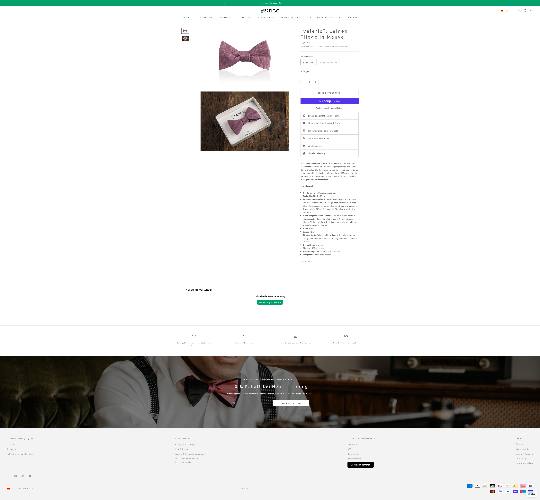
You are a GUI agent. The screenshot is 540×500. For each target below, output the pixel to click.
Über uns (352, 17)
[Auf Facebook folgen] (8, 476)
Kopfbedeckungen (265, 17)
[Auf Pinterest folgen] (22, 476)
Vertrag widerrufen (360, 464)
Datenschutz (353, 454)
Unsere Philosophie (524, 454)
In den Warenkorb (329, 93)
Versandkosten (316, 46)
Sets (308, 17)
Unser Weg (521, 458)
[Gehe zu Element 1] (185, 31)
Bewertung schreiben (270, 302)
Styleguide (11, 449)
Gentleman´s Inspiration (329, 17)
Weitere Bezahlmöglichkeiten (329, 108)
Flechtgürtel (243, 17)
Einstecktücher (204, 17)
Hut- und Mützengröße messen (20, 454)
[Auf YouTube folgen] (30, 476)
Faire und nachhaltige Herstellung (323, 115)
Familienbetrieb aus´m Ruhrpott (322, 130)
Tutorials (11, 444)
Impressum (352, 444)
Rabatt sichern (291, 403)
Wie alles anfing (523, 449)
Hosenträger (224, 17)
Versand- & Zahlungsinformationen (190, 454)
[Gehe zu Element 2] (185, 38)
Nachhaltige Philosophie (346, 343)
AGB (349, 449)
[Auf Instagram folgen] (15, 476)
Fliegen (187, 17)
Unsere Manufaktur (524, 463)
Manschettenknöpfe (290, 17)
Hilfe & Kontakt (182, 449)
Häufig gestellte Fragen (185, 444)
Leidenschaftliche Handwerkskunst (324, 123)
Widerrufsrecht (354, 458)
